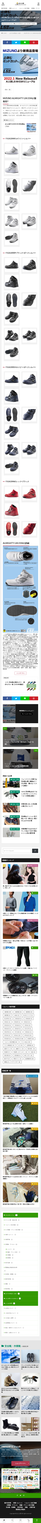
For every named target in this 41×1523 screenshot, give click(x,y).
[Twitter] (16, 42)
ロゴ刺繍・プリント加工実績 (14, 1229)
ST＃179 (28, 1028)
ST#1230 (7, 1025)
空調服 (35, 975)
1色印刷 (7, 1012)
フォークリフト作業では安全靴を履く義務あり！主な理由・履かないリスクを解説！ (29, 782)
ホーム (4, 1521)
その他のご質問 (10, 1318)
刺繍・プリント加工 (13, 1252)
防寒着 (10, 1258)
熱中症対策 (4, 8)
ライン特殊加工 (9, 1045)
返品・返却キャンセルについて (14, 1327)
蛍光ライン (17, 1058)
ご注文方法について (11, 1313)
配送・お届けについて (12, 1332)
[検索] (35, 851)
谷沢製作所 (29, 1058)
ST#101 (7, 1022)
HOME (5, 33)
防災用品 (8, 1288)
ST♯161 (17, 1035)
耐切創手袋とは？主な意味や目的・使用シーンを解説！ (18, 1123)
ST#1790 (7, 1032)
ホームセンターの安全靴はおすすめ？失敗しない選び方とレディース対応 (10, 1367)
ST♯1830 (7, 1038)
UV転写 (30, 1038)
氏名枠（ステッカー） (20, 1052)
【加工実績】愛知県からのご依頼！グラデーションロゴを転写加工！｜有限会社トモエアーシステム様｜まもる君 (20, 1097)
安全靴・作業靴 (31, 23)
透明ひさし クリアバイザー (12, 1062)
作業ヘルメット (13, 8)
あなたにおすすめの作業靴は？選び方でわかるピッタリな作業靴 (10, 1390)
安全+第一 (31, 1048)
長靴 (7, 1284)
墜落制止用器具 (20, 1509)
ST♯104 (7, 1035)
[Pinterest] (33, 42)
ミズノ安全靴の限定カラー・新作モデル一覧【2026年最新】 (15, 683)
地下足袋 (8, 1262)
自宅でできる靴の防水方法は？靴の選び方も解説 (30, 1412)
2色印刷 (18, 1012)
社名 (33, 1052)
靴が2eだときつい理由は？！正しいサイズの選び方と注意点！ (30, 1389)
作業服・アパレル (35, 8)
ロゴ (20, 1045)
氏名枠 (7, 1052)
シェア (12, 1521)
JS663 (16, 1015)
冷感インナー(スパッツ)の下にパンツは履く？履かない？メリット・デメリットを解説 (20, 969)
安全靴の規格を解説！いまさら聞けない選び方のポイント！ (10, 1412)
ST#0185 (29, 1018)
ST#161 (27, 1025)
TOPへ (37, 1521)
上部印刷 (29, 1045)
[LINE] (24, 42)
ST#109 (17, 1022)
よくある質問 (10, 1303)
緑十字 (7, 1058)
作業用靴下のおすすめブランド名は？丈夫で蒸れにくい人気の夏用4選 (29, 831)
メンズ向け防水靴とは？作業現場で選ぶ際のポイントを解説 (10, 1434)
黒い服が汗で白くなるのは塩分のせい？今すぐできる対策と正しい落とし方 (20, 887)
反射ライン (8, 1048)
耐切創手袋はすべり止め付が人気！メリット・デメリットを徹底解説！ (20, 1177)
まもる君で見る (20, 673)
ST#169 (18, 1028)
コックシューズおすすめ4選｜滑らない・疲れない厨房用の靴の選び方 (30, 1434)
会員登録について (11, 1323)
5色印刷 (7, 1015)
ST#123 (27, 1022)
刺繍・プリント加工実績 (27, 1505)
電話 (29, 1521)
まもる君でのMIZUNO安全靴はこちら (15, 125)
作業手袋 (35, 1103)
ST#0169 (18, 1018)
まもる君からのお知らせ (12, 1298)
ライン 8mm (25, 1042)
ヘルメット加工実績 (24, 8)
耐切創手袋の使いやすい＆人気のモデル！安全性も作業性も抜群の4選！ (20, 1150)
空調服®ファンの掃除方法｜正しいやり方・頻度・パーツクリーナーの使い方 (20, 996)
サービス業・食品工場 (12, 1220)
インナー (35, 892)
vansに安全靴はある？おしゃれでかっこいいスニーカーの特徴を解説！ (29, 794)
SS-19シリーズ (28, 1015)
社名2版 (17, 1055)
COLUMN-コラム (11, 1215)
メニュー (20, 1521)
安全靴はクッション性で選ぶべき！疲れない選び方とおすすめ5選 (29, 818)
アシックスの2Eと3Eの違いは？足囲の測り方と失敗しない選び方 (30, 1367)
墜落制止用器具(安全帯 (11, 1267)
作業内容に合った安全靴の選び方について (29, 805)
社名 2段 (7, 1055)
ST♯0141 (28, 1032)
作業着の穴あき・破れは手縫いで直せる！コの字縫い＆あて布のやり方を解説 (20, 941)
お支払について (10, 1308)
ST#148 (18, 1025)
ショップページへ (20, 1463)
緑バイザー (28, 1055)
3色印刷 (29, 1012)
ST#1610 (7, 1028)
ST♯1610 (27, 1035)
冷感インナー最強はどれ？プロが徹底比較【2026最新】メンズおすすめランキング (20, 914)
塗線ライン (20, 1048)
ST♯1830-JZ (19, 1038)
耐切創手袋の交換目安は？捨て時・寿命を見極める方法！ (19, 1204)
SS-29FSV (7, 1018)
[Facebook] (7, 42)
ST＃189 (18, 1032)
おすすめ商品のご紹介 (21, 23)
